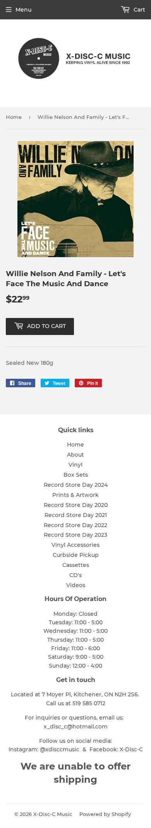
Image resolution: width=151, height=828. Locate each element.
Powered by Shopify (105, 814)
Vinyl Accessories (75, 544)
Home (14, 117)
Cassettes (75, 565)
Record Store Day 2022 (75, 525)
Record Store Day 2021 (76, 515)
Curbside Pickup (76, 554)
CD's (75, 575)
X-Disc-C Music (52, 814)
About (75, 454)
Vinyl (75, 464)
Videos (75, 585)
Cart (138, 9)
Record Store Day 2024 (76, 484)
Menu (23, 9)
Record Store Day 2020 (76, 505)
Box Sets (75, 474)
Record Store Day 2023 (75, 534)
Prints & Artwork (75, 494)
